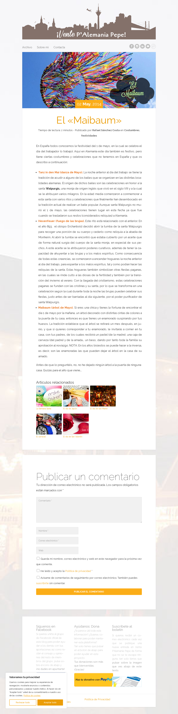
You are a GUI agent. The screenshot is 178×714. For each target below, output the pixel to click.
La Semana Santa (43, 409)
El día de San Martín (99, 409)
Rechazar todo (23, 702)
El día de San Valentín (72, 437)
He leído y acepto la (66, 571)
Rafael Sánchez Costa (106, 130)
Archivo (27, 47)
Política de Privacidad (97, 699)
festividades (89, 135)
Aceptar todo (50, 702)
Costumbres (131, 130)
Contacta (59, 47)
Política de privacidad (78, 571)
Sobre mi (43, 47)
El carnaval (41, 437)
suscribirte (42, 583)
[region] (36, 690)
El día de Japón (70, 409)
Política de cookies (32, 695)
